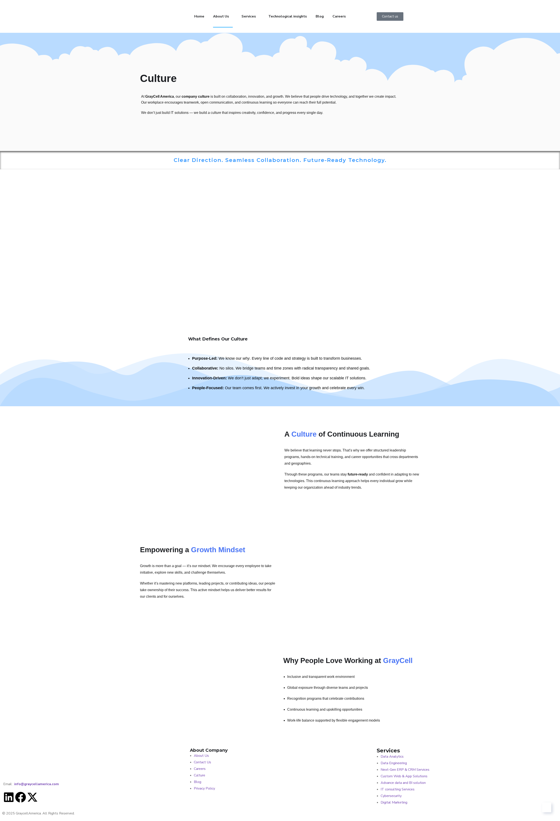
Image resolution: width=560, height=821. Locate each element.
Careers (339, 16)
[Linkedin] (8, 797)
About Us (221, 16)
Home (199, 16)
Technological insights (287, 16)
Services (249, 16)
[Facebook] (20, 797)
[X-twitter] (32, 797)
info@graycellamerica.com (36, 784)
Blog (320, 16)
